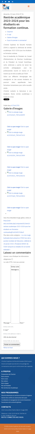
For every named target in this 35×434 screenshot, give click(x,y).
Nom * (22, 323)
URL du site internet (10, 337)
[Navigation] (28, 6)
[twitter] (5, 2)
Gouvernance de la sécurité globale (11, 402)
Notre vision (4, 379)
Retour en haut (8, 348)
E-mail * (6, 330)
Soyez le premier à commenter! (17, 40)
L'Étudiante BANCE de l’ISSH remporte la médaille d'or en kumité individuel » (17, 247)
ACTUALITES (15, 105)
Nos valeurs (4, 381)
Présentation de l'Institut (8, 374)
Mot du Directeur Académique (9, 388)
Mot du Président (6, 385)
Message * (7, 323)
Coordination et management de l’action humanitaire (16, 400)
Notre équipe (5, 383)
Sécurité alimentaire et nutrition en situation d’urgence (16, 395)
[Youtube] (9, 2)
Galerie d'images (12, 37)
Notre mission (5, 376)
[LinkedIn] (12, 2)
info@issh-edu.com (10, 415)
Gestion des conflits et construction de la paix (14, 398)
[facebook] (2, 2)
